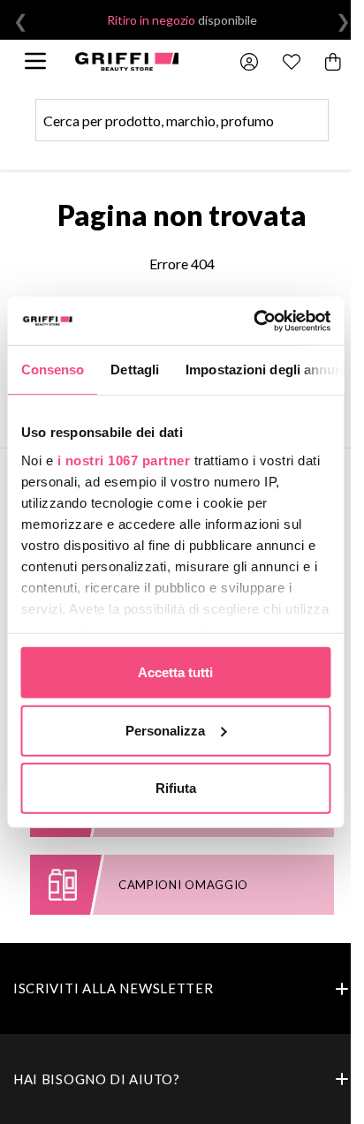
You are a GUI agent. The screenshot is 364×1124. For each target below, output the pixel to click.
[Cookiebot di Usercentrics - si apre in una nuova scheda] (253, 320)
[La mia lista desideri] (291, 62)
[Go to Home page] (126, 61)
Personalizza (165, 729)
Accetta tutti (175, 672)
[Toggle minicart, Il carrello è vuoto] (334, 62)
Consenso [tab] (52, 369)
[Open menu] (35, 61)
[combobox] (182, 120)
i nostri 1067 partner (123, 459)
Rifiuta (175, 788)
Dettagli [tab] (134, 369)
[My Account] (249, 62)
